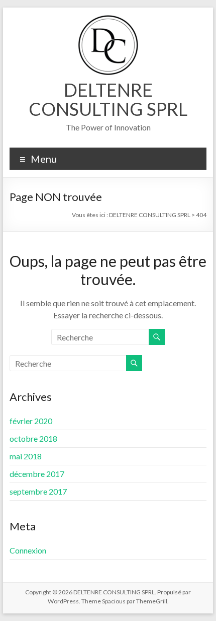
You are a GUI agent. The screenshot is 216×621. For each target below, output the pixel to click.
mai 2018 (26, 456)
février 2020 (31, 421)
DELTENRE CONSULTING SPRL (108, 99)
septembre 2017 (38, 491)
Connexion (28, 550)
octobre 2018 (33, 438)
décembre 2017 (37, 473)
